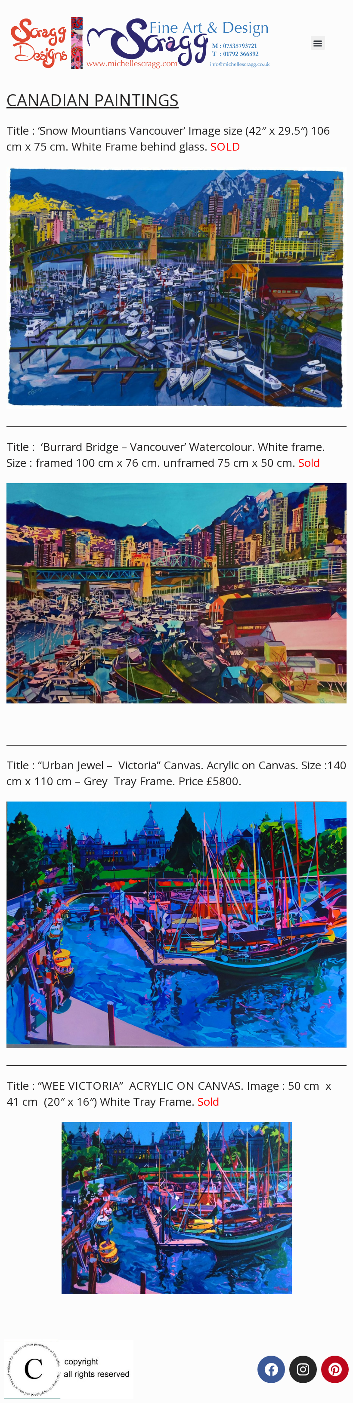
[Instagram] (303, 1369)
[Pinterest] (335, 1369)
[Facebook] (271, 1369)
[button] (318, 43)
